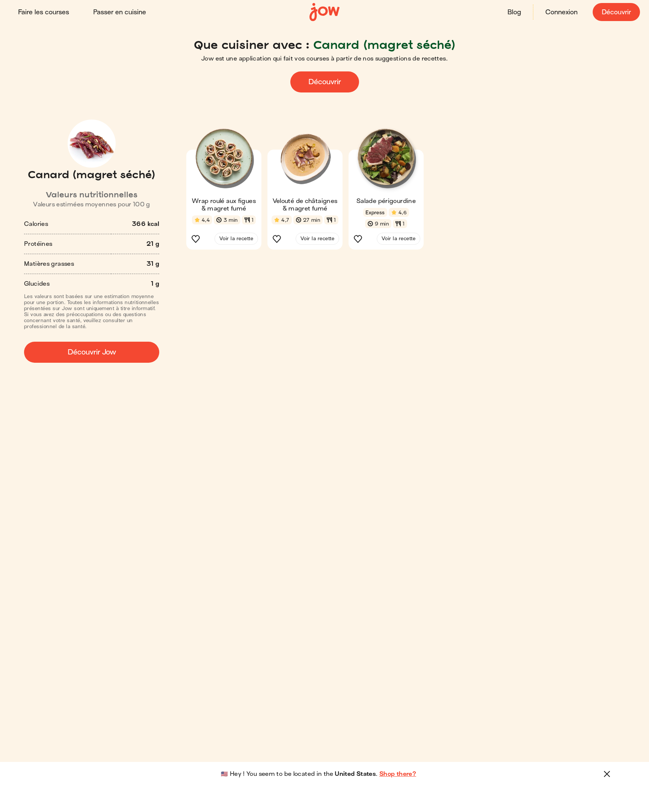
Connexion (561, 12)
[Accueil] (324, 12)
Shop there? (397, 774)
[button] (224, 191)
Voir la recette (236, 238)
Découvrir (616, 12)
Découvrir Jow (92, 352)
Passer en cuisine (119, 12)
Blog (514, 12)
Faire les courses (43, 12)
